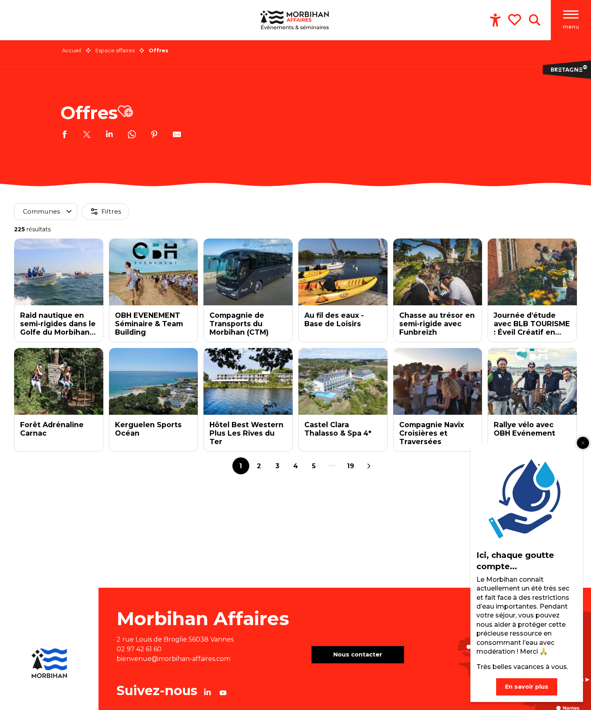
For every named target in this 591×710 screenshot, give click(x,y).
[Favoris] (515, 19)
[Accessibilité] (495, 20)
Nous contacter (357, 654)
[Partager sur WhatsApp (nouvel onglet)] (132, 135)
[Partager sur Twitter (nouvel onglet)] (87, 135)
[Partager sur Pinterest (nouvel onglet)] (154, 135)
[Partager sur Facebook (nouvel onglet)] (64, 135)
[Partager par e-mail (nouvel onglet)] (177, 135)
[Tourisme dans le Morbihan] (295, 20)
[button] (534, 20)
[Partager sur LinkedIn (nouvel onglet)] (109, 135)
